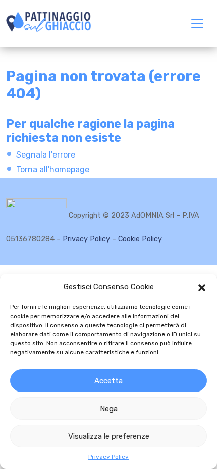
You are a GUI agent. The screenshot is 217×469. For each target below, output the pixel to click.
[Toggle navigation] (197, 23)
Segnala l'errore (45, 155)
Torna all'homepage (52, 169)
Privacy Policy (108, 456)
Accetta (108, 380)
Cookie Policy (140, 238)
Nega (109, 408)
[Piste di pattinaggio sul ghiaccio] (48, 21)
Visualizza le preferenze (108, 436)
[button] (202, 287)
